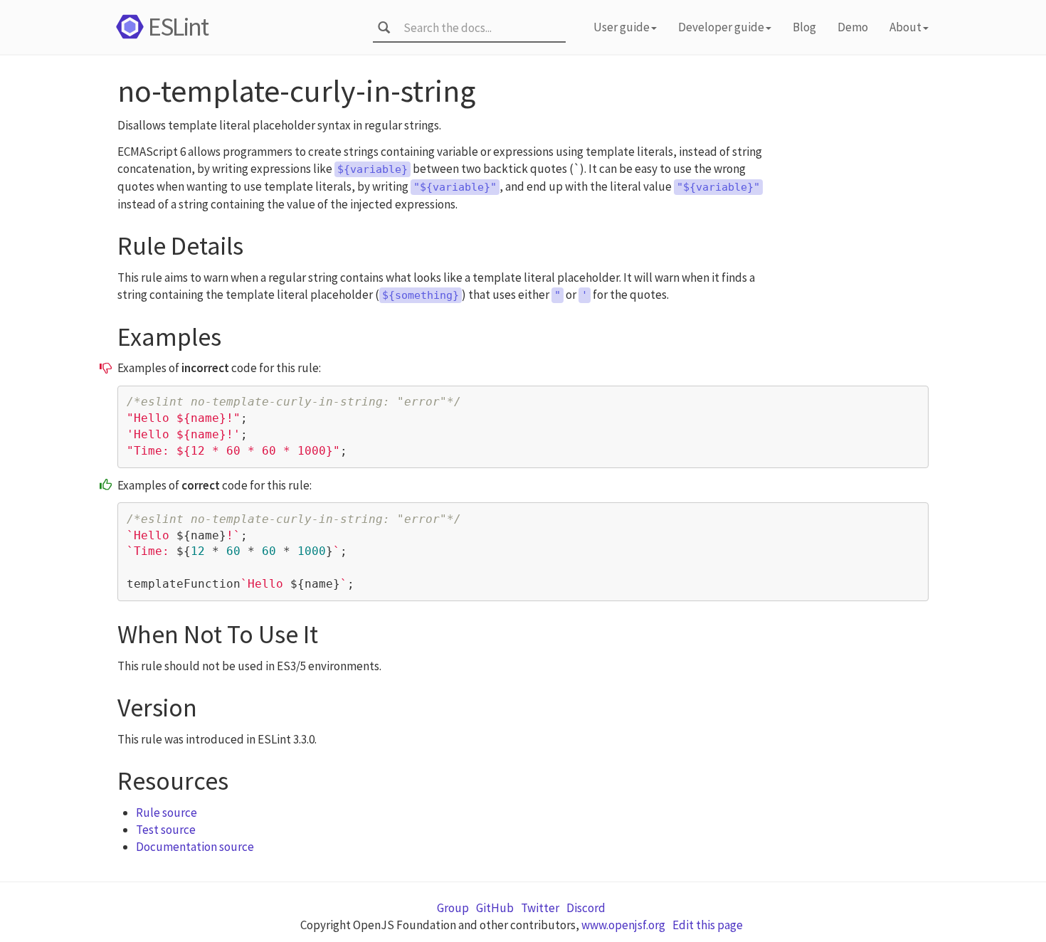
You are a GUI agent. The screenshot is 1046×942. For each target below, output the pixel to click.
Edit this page (707, 925)
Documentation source (195, 846)
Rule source (166, 812)
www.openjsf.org (623, 925)
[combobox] (480, 27)
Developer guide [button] (721, 27)
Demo (853, 27)
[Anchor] (256, 242)
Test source (166, 829)
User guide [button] (621, 27)
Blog (804, 27)
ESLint (178, 27)
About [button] (905, 27)
